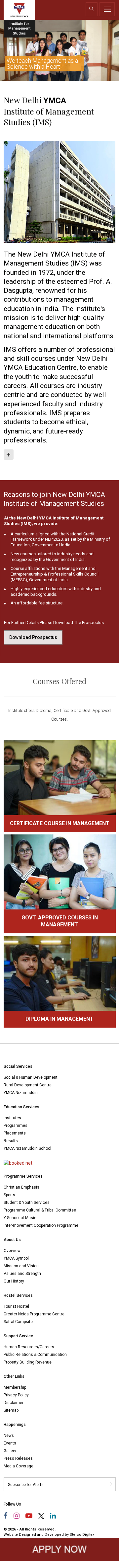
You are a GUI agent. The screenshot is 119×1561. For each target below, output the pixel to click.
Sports (9, 1195)
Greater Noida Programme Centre (34, 1314)
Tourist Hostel (16, 1306)
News (9, 1435)
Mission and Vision (21, 1266)
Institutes (12, 1118)
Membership (15, 1387)
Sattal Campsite (18, 1321)
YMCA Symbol (16, 1258)
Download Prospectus (33, 637)
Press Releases (18, 1458)
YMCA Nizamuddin (21, 1092)
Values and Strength (22, 1273)
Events (10, 1443)
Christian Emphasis (21, 1187)
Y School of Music (20, 1217)
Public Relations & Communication (35, 1354)
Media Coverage (18, 1466)
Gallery (10, 1450)
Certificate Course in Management (59, 823)
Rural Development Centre (28, 1085)
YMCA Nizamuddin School (27, 1148)
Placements (15, 1133)
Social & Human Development (31, 1077)
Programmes (15, 1125)
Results (11, 1140)
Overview (12, 1250)
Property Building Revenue (28, 1362)
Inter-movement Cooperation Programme (41, 1225)
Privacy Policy (16, 1395)
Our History (14, 1281)
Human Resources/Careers (29, 1347)
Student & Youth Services (27, 1202)
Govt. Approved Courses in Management (59, 921)
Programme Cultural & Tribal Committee (40, 1210)
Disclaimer (13, 1402)
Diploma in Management (59, 1019)
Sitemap (11, 1410)
